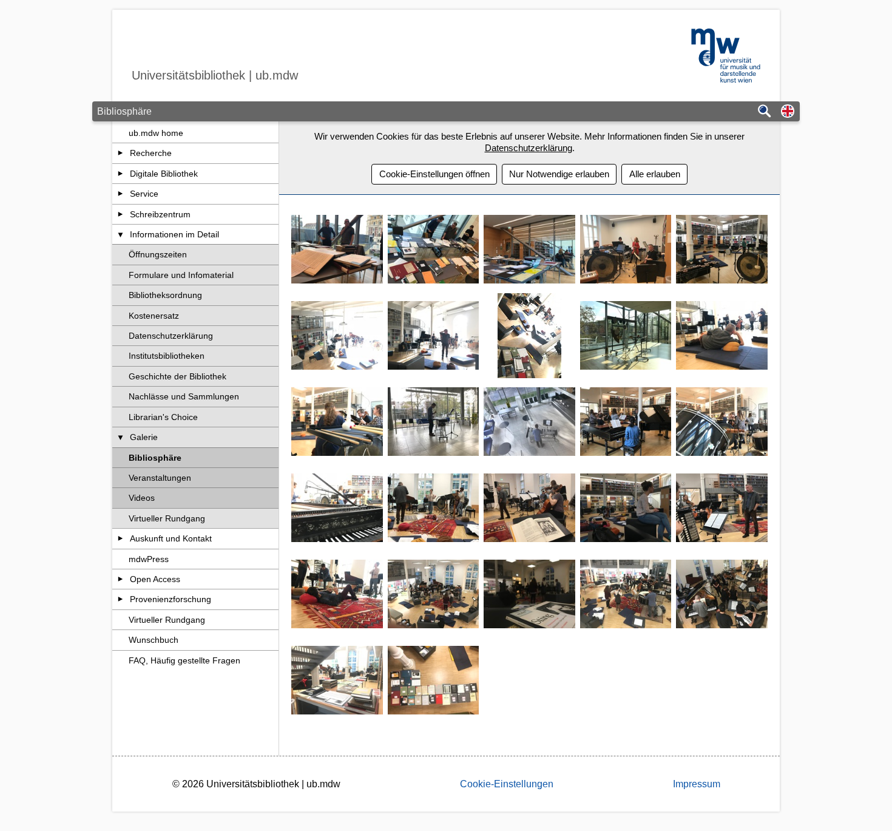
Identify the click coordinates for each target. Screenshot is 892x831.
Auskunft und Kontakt (171, 538)
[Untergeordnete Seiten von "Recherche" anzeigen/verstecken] (120, 153)
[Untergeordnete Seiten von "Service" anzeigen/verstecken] (120, 193)
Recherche (151, 153)
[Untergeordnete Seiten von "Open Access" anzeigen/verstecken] (120, 579)
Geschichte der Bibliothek (177, 376)
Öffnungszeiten (158, 254)
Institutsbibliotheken (166, 356)
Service (144, 193)
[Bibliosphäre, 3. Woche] (722, 249)
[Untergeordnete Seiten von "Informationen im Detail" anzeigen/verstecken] (120, 234)
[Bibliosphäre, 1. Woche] (337, 249)
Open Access (155, 579)
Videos (142, 498)
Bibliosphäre (155, 458)
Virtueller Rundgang (167, 518)
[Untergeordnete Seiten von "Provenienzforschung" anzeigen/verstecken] (120, 599)
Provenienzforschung (170, 599)
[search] (764, 112)
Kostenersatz (154, 316)
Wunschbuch (153, 640)
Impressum (696, 784)
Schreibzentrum (160, 214)
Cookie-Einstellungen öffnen (434, 174)
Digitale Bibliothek (164, 173)
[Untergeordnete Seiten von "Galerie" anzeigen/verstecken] (120, 437)
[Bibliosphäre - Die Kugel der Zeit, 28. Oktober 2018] (337, 680)
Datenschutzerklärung (171, 336)
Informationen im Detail (174, 234)
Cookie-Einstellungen (506, 784)
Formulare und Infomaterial (181, 275)
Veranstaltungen (160, 478)
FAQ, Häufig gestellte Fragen (184, 660)
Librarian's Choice (163, 417)
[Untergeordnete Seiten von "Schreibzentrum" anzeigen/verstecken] (120, 214)
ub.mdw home (156, 133)
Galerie (144, 437)
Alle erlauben (654, 174)
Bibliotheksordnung (165, 295)
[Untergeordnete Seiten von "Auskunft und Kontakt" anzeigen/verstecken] (120, 538)
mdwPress (149, 559)
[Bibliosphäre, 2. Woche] (626, 249)
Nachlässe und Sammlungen (184, 396)
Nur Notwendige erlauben (559, 174)
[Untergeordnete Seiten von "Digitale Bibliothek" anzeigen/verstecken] (120, 173)
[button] (787, 112)
